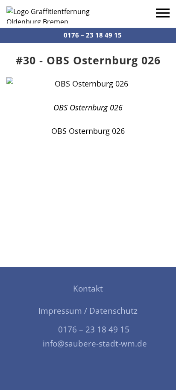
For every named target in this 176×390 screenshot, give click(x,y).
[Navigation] (163, 14)
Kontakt (88, 288)
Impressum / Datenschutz (88, 310)
